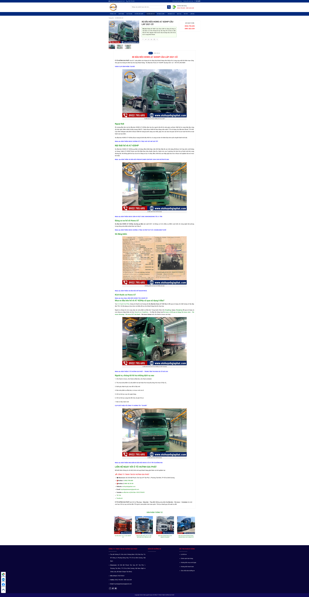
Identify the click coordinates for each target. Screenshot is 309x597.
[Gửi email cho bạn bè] (148, 39)
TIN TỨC (186, 13)
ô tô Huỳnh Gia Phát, (123, 304)
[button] (110, 41)
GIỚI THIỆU (121, 13)
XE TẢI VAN (129, 13)
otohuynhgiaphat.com (128, 486)
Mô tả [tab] (150, 53)
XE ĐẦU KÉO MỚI (139, 13)
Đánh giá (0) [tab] (157, 53)
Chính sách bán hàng (177, 1)
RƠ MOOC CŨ (171, 13)
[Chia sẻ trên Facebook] (143, 39)
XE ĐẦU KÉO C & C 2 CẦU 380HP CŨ (123, 536)
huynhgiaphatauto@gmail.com (130, 489)
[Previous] (110, 32)
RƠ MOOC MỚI (160, 13)
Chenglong (179, 310)
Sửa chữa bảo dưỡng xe (188, 570)
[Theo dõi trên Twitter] (196, 1)
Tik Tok (119, 495)
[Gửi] (169, 7)
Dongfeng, (168, 310)
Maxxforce (138, 312)
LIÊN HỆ (192, 13)
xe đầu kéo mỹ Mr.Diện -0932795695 (133, 492)
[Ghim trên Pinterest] (151, 39)
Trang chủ (111, 18)
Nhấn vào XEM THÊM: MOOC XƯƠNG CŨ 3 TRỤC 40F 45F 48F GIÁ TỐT (136, 141)
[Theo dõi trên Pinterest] (198, 1)
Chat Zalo (3, 581)
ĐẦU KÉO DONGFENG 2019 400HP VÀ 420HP (165, 536)
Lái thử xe (184, 554)
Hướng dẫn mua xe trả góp (188, 562)
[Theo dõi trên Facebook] (195, 1)
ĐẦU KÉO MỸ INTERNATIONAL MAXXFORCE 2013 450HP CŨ (186, 536)
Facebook (120, 498)
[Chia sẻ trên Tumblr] (157, 39)
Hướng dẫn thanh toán (188, 1)
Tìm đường (3, 576)
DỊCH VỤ (179, 13)
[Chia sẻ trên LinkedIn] (154, 39)
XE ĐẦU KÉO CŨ (150, 13)
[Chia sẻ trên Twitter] (146, 39)
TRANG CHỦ (113, 13)
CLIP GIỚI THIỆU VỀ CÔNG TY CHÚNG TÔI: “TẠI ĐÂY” (131, 405)
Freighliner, (145, 312)
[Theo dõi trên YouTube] (199, 1)
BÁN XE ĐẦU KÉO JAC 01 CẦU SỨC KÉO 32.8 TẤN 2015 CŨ (143, 536)
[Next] (137, 32)
